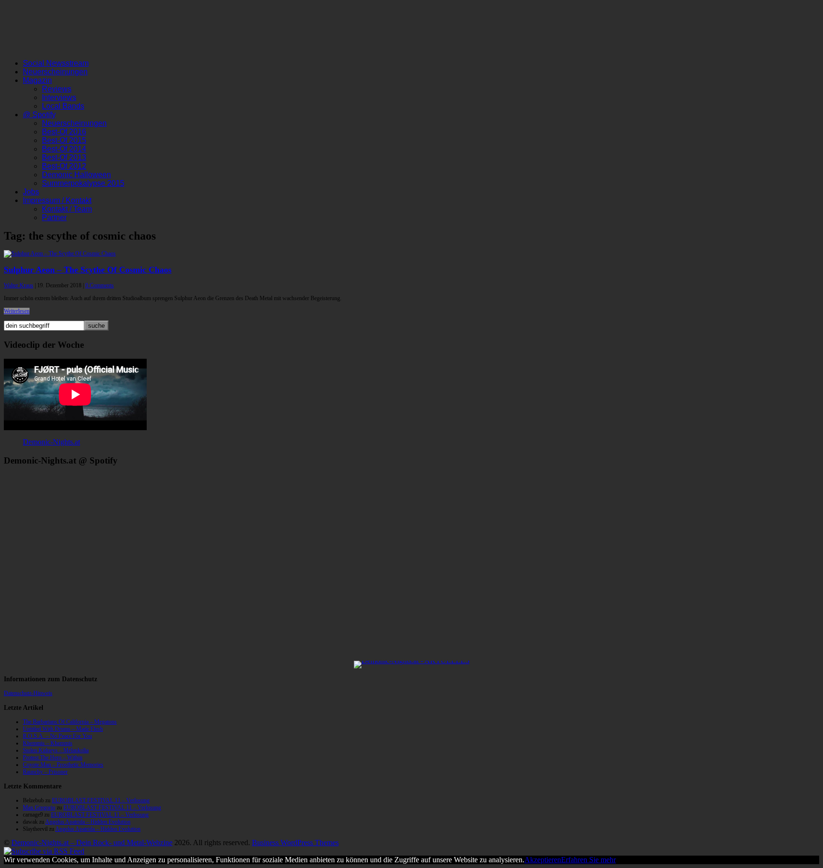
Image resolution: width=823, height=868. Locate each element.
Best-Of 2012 (64, 166)
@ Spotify (39, 115)
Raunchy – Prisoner (45, 771)
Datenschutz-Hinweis (28, 693)
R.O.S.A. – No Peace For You (57, 736)
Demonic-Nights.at (51, 442)
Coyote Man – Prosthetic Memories (63, 764)
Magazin (37, 80)
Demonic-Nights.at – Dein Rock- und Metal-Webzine (91, 842)
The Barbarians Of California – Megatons (70, 721)
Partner (54, 217)
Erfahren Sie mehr (588, 860)
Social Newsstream (56, 63)
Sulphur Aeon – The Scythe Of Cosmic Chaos (87, 269)
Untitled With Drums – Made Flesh (63, 729)
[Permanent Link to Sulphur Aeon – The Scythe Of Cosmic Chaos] (60, 253)
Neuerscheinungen (55, 72)
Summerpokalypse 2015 (83, 183)
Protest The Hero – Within (52, 757)
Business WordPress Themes (295, 842)
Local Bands (63, 106)
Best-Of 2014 (64, 149)
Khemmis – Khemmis (47, 743)
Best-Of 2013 (64, 157)
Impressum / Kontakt (57, 200)
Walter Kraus (18, 285)
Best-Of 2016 (64, 132)
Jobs (31, 192)
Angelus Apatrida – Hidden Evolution (87, 821)
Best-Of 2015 (64, 140)
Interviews (59, 97)
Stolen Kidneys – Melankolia (56, 750)
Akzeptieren (542, 860)
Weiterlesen (17, 311)
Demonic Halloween (76, 175)
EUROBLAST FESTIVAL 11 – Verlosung (101, 800)
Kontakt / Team (67, 209)
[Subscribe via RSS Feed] (44, 851)
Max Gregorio (39, 807)
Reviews (56, 89)
